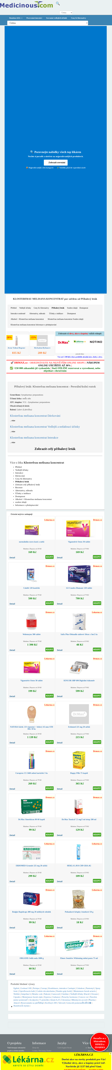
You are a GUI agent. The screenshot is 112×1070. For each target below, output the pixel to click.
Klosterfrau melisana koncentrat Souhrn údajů (65, 319)
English (64, 1048)
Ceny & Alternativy (78, 18)
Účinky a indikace (56, 314)
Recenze (19, 487)
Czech (59, 1048)
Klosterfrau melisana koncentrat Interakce (34, 437)
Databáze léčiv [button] (15, 18)
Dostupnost (83, 308)
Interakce (19, 473)
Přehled (14, 308)
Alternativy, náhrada (37, 314)
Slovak (69, 1048)
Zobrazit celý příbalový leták (55, 449)
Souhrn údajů (72, 308)
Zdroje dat (35, 1048)
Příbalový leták (58, 308)
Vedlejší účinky (25, 308)
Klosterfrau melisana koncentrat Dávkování (35, 415)
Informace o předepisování (26, 505)
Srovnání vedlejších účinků (56, 18)
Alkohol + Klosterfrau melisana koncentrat (27, 319)
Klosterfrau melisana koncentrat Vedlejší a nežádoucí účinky (45, 426)
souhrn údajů (20, 502)
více (13, 420)
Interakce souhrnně (18, 314)
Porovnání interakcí (34, 18)
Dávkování (20, 476)
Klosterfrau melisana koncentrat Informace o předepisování (33, 325)
